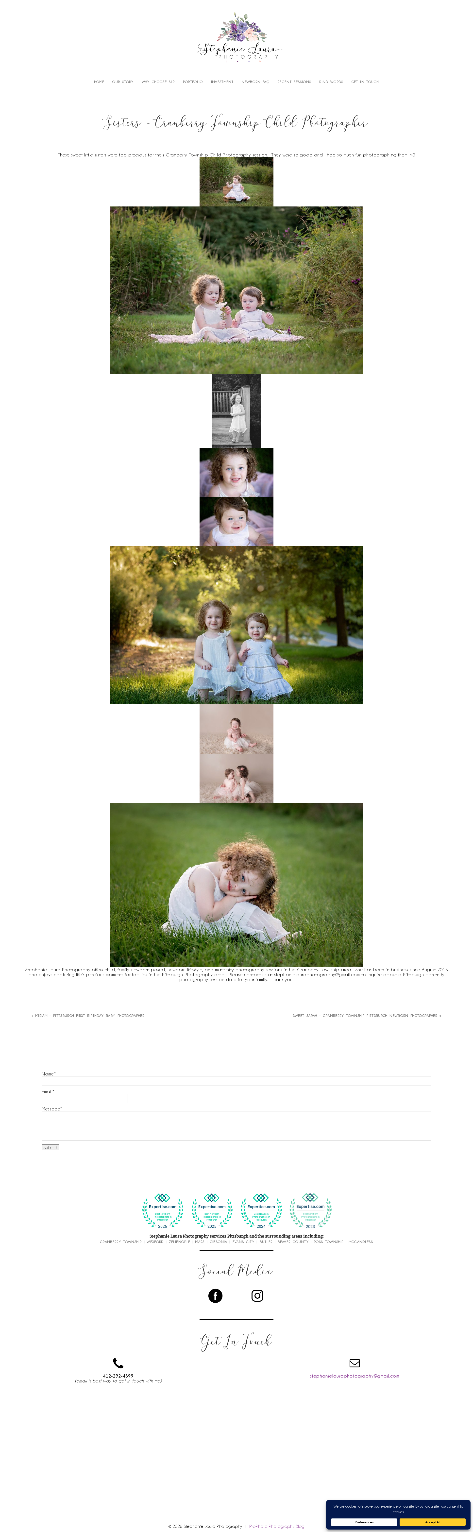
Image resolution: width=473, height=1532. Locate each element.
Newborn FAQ (256, 82)
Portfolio (193, 82)
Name (48, 1073)
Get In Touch (365, 82)
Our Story (123, 82)
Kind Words (331, 82)
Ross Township (329, 1241)
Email (47, 1091)
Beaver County (293, 1241)
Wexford (155, 1241)
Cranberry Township (121, 1241)
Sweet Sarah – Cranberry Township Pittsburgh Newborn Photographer (365, 1015)
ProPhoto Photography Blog (276, 1526)
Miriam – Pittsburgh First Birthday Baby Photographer (89, 1015)
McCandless (361, 1241)
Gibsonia (218, 1241)
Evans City (244, 1241)
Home (99, 82)
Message (51, 1108)
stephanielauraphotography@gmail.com (354, 1375)
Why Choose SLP (158, 82)
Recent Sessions (294, 82)
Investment (222, 82)
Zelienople (179, 1241)
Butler (266, 1241)
